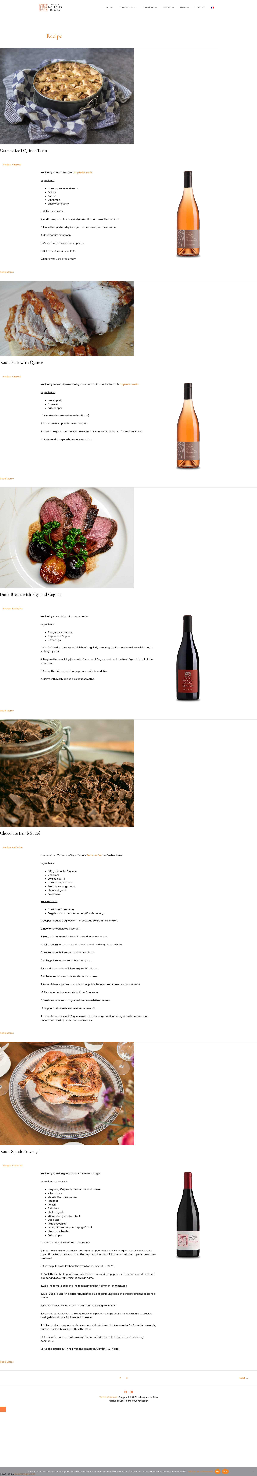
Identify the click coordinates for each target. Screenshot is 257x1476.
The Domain (126, 7)
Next (243, 1378)
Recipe (7, 164)
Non (225, 1471)
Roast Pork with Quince (21, 362)
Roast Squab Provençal (20, 1151)
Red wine (17, 608)
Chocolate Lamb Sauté (20, 833)
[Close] (3, 1409)
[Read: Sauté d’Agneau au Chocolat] (67, 773)
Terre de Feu (94, 855)
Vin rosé (16, 164)
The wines (148, 7)
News (183, 7)
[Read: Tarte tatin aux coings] (67, 95)
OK (217, 1471)
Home (109, 7)
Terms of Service (108, 1397)
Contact (200, 7)
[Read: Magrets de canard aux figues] (67, 537)
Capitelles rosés (83, 172)
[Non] (253, 1471)
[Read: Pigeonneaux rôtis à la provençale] (67, 1093)
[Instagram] (131, 1392)
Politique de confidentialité (200, 1471)
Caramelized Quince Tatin (23, 150)
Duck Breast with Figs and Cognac (30, 594)
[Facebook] (125, 1392)
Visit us (167, 7)
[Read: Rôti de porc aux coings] (67, 318)
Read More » (7, 272)
